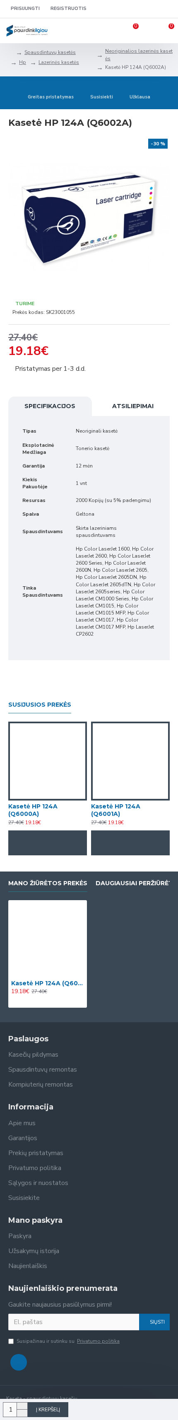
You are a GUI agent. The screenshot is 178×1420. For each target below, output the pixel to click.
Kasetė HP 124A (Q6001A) (115, 810)
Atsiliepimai (133, 406)
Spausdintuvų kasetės (50, 52)
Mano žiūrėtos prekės (47, 883)
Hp (22, 62)
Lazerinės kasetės (58, 62)
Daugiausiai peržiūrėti (135, 883)
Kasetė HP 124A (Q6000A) (33, 810)
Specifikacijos (49, 406)
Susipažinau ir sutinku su (68, 1341)
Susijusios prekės (39, 704)
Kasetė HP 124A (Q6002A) (47, 983)
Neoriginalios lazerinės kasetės (139, 55)
